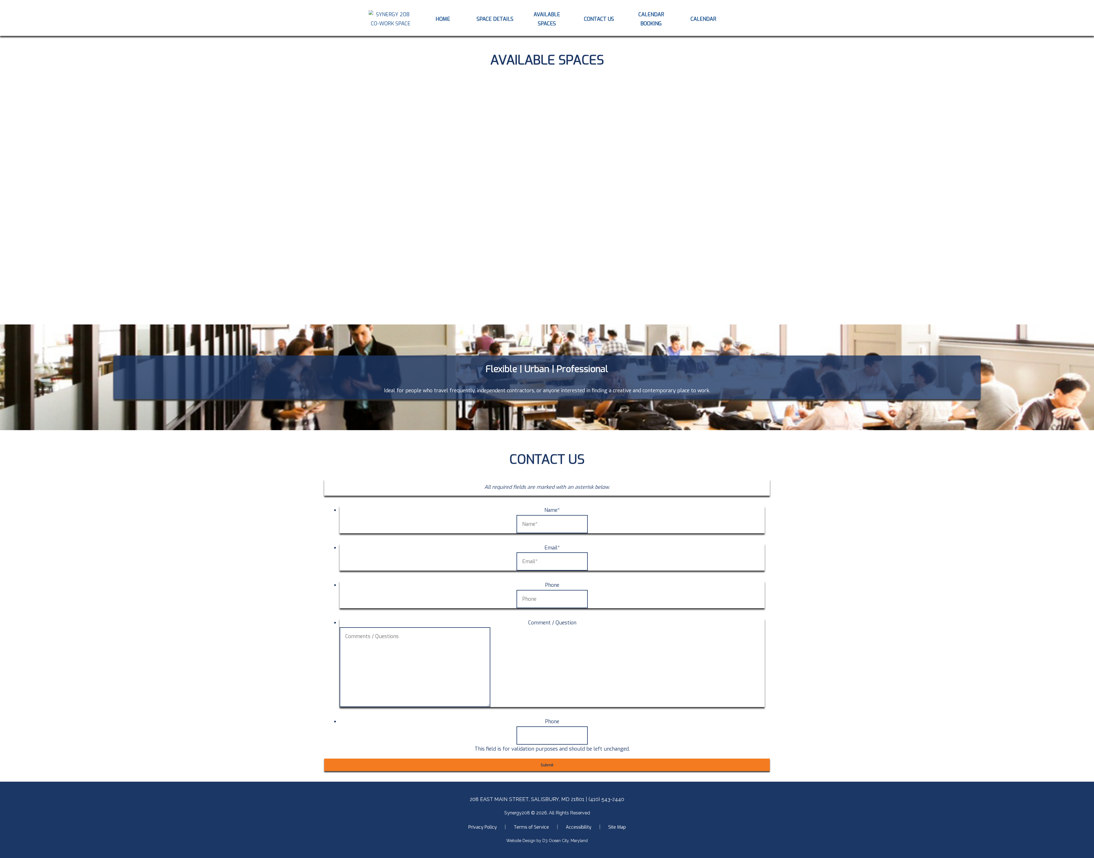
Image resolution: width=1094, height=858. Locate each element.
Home (443, 19)
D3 (545, 840)
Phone (552, 585)
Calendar (703, 19)
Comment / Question (552, 622)
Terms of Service (531, 827)
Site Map (617, 827)
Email (552, 547)
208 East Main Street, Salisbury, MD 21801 (527, 799)
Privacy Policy (482, 827)
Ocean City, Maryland (568, 840)
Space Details (495, 19)
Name (552, 510)
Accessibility (578, 827)
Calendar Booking (651, 19)
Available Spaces (547, 19)
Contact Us (599, 19)
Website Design (520, 840)
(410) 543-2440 (606, 799)
